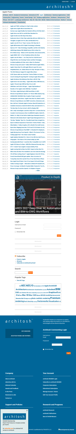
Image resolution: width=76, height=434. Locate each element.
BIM (57, 289)
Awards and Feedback (11, 388)
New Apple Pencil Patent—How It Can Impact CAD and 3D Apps (27, 161)
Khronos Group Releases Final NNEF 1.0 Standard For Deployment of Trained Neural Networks (28, 130)
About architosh (10, 379)
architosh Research (48, 410)
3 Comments (56, 57)
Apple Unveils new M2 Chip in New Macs (21, 35)
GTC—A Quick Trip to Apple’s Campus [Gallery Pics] (24, 146)
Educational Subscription (50, 388)
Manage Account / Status (50, 391)
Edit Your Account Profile (50, 395)
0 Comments (56, 26)
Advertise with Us (10, 382)
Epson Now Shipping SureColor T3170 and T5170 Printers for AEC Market (28, 127)
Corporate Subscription (50, 385)
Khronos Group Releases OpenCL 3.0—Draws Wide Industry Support (28, 93)
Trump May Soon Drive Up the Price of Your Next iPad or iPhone (27, 159)
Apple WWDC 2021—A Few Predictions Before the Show (25, 55)
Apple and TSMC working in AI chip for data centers (24, 26)
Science (69, 20)
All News (5, 15)
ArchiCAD (53, 286)
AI (34, 286)
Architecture (48, 15)
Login (73, 1)
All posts (19, 261)
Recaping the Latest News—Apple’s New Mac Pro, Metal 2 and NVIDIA (28, 98)
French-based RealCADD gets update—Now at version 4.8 (25, 156)
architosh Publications (49, 413)
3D (20, 286)
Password (18, 228)
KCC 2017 (11, 20)
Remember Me (21, 232)
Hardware (54, 17)
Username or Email (20, 224)
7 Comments (56, 98)
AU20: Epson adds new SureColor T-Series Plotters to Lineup (26, 74)
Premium (55, 298)
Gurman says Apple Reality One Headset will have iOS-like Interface (28, 31)
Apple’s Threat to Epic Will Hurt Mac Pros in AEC (23, 84)
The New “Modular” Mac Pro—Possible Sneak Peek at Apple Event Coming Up (28, 120)
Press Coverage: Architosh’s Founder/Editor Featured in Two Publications (28, 166)
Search (31, 272)
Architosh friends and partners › (21, 335)
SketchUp (30, 301)
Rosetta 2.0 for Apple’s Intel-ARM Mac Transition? (23, 89)
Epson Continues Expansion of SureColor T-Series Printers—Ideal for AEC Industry (28, 122)
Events (22, 17)
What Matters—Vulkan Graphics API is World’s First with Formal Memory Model (28, 125)
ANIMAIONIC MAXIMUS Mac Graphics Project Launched (25, 96)
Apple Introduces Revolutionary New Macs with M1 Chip (25, 79)
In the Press (8, 391)
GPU (47, 292)
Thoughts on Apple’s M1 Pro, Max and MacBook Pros (24, 40)
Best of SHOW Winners (49, 416)
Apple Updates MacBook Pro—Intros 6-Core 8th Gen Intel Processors (28, 137)
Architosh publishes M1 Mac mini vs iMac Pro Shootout (25, 62)
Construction (7, 17)
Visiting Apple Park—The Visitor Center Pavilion (23, 134)
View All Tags (21, 280)
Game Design (29, 17)
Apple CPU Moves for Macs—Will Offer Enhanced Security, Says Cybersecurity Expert (28, 144)
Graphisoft (53, 292)
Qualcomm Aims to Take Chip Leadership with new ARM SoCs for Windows (28, 38)
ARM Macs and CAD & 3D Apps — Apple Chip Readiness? (25, 86)
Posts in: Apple (21, 259)
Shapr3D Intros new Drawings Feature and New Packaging (25, 60)
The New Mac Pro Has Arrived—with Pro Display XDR (24, 108)
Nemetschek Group (22, 298)
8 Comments (56, 156)
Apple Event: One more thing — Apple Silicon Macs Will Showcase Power (28, 81)
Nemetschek (56, 295)
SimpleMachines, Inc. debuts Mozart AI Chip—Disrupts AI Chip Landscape (28, 69)
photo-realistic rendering (40, 298)
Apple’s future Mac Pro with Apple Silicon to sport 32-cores (26, 67)
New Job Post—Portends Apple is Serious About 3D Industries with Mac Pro (28, 103)
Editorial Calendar (10, 385)
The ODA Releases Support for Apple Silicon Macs (23, 72)
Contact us (8, 398)
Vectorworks (42, 301)
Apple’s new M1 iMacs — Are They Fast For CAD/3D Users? (26, 57)
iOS (59, 292)
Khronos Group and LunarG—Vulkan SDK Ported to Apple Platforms (28, 64)
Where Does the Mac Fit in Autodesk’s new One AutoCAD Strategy (27, 151)
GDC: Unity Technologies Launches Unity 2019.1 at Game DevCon (27, 110)
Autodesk (51, 289)
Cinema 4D (25, 292)
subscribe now (9, 428)
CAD (17, 292)
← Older (37, 170)
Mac (21, 295)
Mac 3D (32, 20)
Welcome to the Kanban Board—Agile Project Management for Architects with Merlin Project (28, 117)
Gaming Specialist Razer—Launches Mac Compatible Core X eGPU (28, 142)
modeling (49, 295)
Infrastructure (62, 17)
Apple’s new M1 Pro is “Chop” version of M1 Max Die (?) (25, 43)
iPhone (5, 20)
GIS (35, 17)
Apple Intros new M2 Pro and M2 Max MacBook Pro (24, 33)
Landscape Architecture (22, 20)
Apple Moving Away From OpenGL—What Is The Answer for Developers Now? (28, 132)
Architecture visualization (34, 289)
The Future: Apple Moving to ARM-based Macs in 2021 (24, 91)
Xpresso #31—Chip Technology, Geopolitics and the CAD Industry (27, 48)
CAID (68, 15)
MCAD (43, 20)
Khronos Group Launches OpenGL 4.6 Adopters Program (25, 168)
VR (60, 301)
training (35, 301)
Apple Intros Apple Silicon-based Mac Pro (21, 28)
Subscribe (65, 1)
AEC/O (11, 15)
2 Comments (56, 28)
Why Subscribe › (26, 331)
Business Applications (59, 15)
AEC (23, 285)
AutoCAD (44, 289)
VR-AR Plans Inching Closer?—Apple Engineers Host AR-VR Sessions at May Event (28, 154)
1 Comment (56, 84)
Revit (25, 301)
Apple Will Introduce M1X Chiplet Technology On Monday (25, 45)
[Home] (59, 7)
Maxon (39, 295)
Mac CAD (38, 20)
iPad (68, 17)
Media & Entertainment (53, 20)
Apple (41, 15)
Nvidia (29, 298)
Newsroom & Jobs (10, 395)
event (44, 292)
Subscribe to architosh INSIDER (52, 382)
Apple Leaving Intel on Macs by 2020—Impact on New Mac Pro (26, 149)
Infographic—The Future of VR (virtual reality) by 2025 (24, 139)
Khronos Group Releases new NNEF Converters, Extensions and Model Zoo (28, 101)
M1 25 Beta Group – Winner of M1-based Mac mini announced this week (28, 52)
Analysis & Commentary (21, 15)
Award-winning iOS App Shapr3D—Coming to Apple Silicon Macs (27, 76)
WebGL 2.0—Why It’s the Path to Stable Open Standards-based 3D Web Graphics (28, 115)
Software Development (9, 22)
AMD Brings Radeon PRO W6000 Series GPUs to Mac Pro (25, 50)
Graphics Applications (43, 17)
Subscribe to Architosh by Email (26, 263)
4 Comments (56, 151)
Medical (63, 20)
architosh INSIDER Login (50, 379)
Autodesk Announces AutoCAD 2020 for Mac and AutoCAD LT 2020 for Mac (28, 105)
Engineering (15, 17)
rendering (19, 301)
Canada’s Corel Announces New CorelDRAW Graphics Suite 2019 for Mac (28, 113)
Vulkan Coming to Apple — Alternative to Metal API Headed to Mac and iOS (28, 163)
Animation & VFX (34, 15)
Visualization (21, 22)
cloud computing (32, 292)
